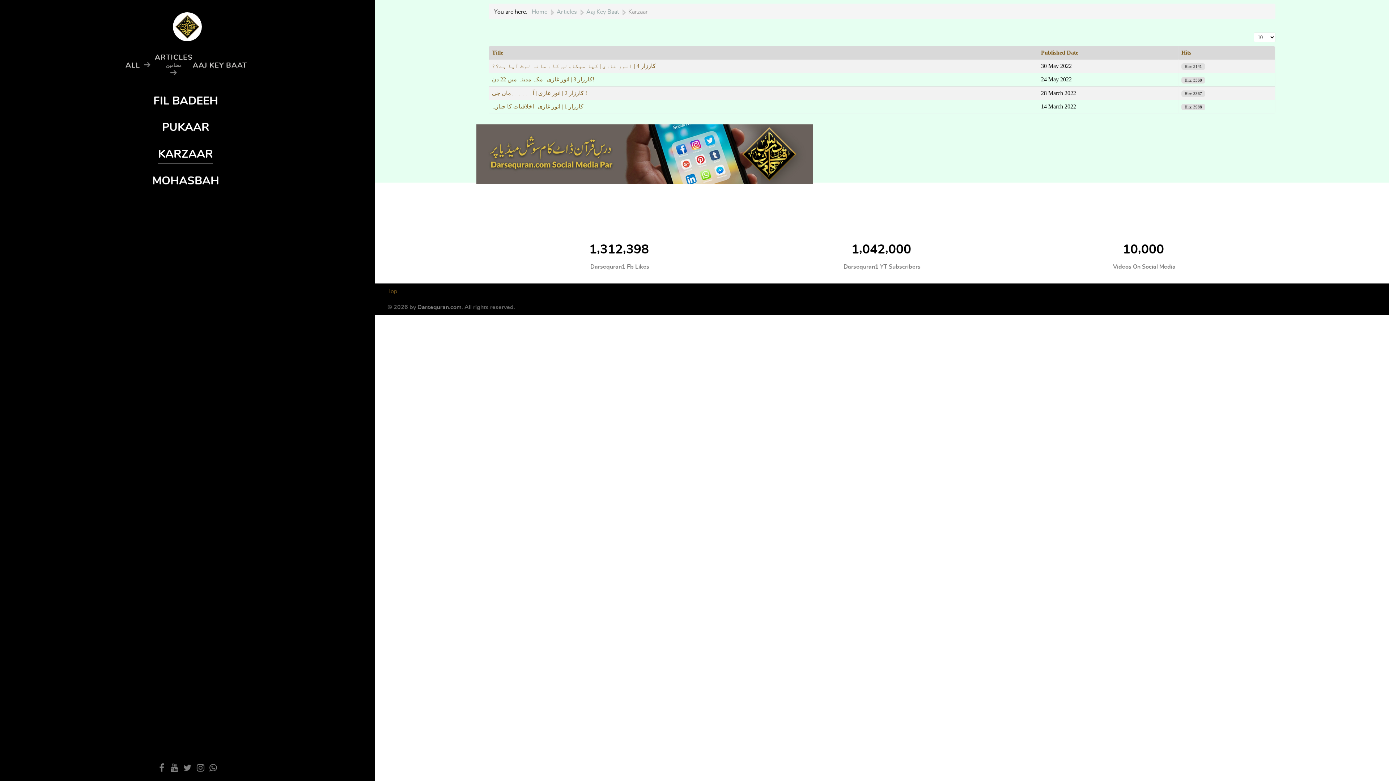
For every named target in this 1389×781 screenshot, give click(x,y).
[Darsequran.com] (644, 152)
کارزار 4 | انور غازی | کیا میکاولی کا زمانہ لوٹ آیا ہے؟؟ (574, 66)
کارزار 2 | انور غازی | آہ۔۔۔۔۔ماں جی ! (539, 93)
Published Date (1059, 53)
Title (497, 53)
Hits (1186, 53)
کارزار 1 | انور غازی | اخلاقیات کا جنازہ (537, 106)
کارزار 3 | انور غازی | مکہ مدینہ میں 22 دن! (543, 79)
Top (392, 291)
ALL (133, 65)
